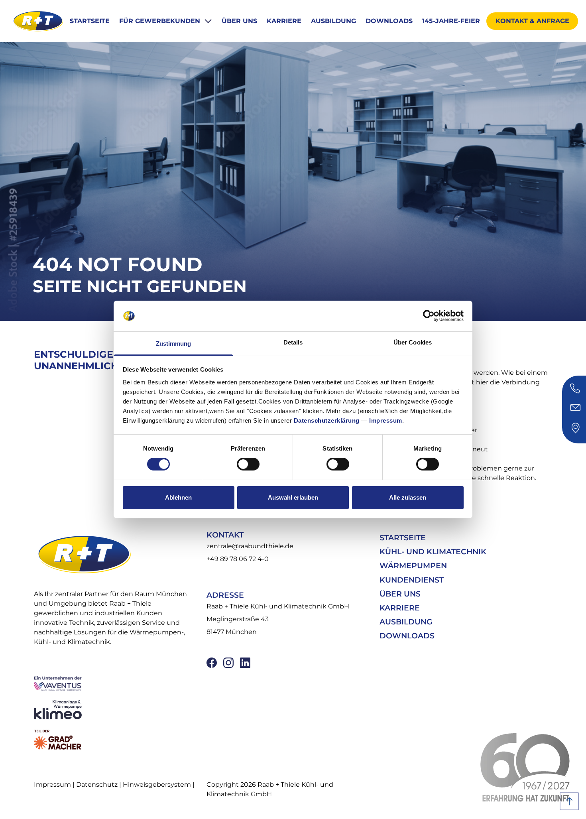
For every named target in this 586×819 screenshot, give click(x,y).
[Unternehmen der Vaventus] (115, 683)
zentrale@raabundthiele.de (249, 546)
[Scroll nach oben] (569, 801)
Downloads (389, 21)
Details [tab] (293, 342)
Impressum (385, 420)
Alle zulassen (407, 497)
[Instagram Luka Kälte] (228, 663)
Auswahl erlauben (293, 497)
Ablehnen (178, 497)
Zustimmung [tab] (173, 343)
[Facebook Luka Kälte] (211, 663)
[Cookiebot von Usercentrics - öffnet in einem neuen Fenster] (429, 316)
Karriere (284, 21)
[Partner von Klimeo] (115, 709)
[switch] (248, 464)
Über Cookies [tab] (412, 342)
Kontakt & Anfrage (532, 21)
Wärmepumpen (413, 565)
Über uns (239, 21)
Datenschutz (97, 784)
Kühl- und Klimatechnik (433, 551)
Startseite (90, 21)
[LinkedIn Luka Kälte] (245, 663)
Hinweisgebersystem (157, 784)
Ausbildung (333, 21)
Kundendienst (412, 580)
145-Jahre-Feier (451, 21)
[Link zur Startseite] (38, 21)
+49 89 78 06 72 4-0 (237, 559)
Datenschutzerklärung (327, 420)
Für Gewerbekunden (160, 21)
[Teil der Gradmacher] (115, 739)
